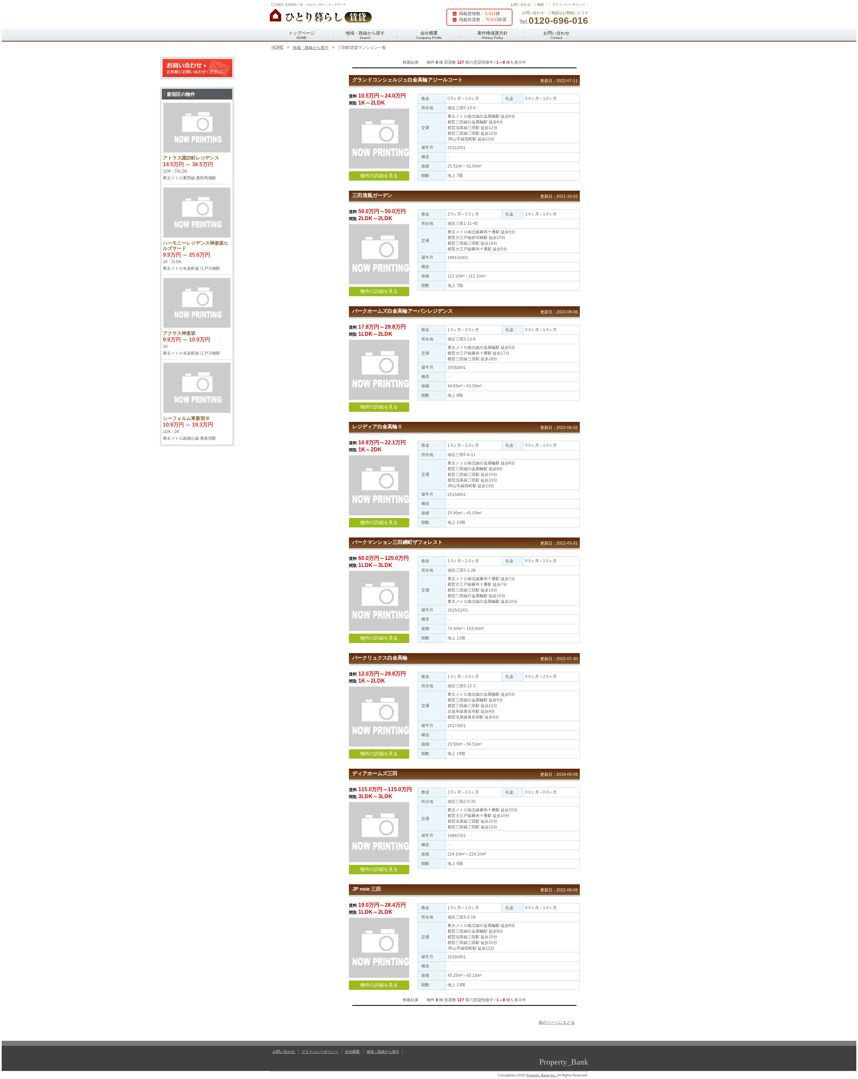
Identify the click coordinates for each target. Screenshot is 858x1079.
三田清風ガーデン (372, 195)
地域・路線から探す (365, 35)
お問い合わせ (556, 35)
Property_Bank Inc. (541, 1075)
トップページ (302, 35)
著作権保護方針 (492, 35)
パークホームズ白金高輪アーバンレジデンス (402, 311)
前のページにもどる (557, 1022)
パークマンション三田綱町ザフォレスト (397, 542)
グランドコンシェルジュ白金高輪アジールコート (407, 79)
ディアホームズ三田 (374, 773)
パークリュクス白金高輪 (380, 657)
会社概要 (429, 35)
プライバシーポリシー (569, 4)
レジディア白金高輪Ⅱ (377, 426)
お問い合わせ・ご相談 (527, 4)
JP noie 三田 (366, 889)
